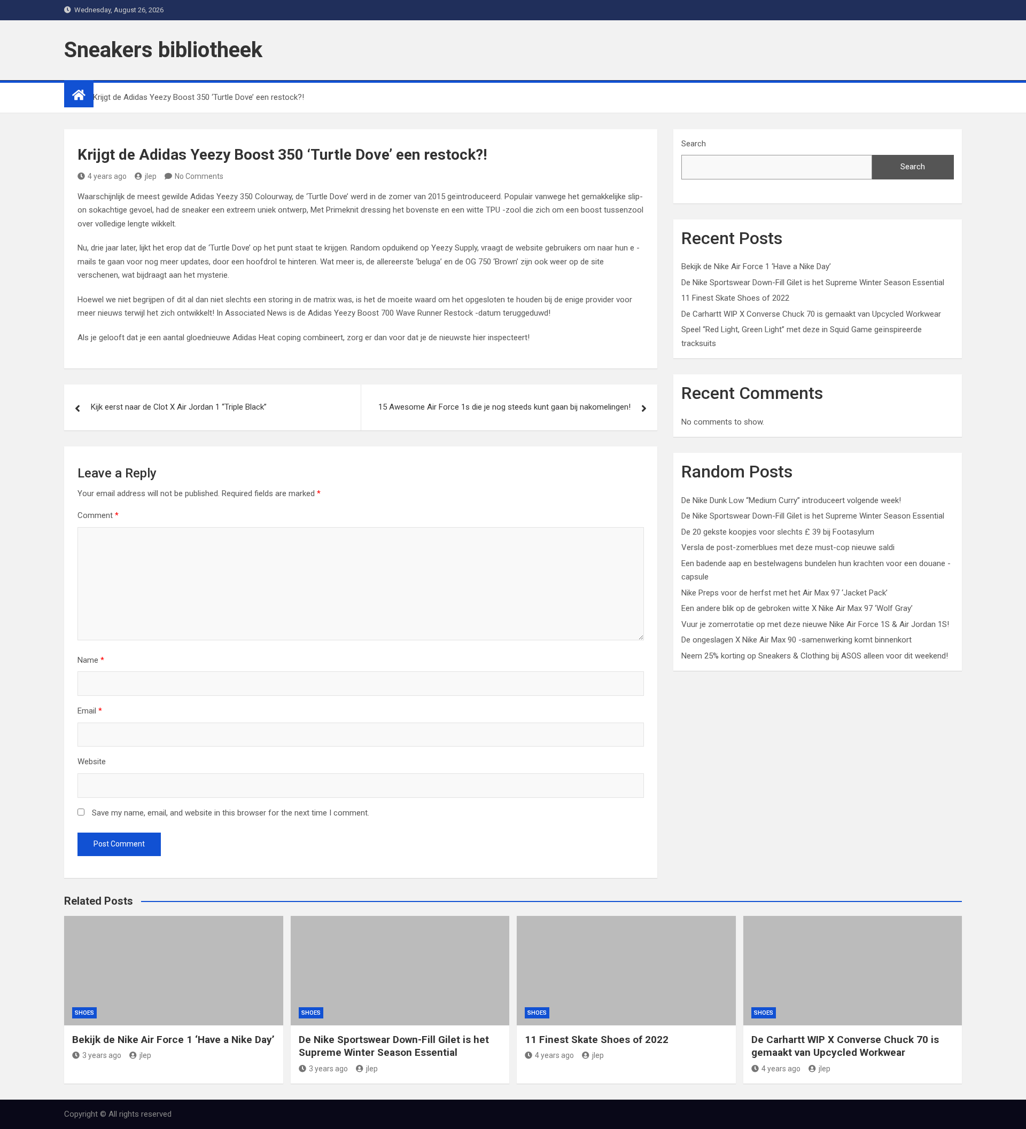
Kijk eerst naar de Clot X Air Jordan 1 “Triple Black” (179, 407)
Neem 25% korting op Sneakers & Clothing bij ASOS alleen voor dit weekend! (814, 656)
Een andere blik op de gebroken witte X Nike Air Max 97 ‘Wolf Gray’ (797, 608)
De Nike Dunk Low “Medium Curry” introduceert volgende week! (791, 500)
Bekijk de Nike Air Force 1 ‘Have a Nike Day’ (756, 266)
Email (89, 711)
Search (693, 143)
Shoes (84, 1012)
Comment (98, 515)
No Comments (199, 176)
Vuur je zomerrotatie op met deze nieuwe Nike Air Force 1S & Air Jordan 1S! (815, 624)
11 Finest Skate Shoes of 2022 (735, 298)
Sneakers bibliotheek (163, 49)
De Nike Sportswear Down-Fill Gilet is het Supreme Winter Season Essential (812, 282)
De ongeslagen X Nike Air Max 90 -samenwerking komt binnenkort (796, 640)
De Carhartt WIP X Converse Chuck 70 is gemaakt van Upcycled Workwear (811, 314)
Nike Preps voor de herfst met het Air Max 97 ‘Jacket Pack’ (784, 593)
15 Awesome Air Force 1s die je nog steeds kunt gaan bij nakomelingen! (504, 407)
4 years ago (107, 176)
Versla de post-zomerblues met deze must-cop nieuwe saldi (788, 547)
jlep (151, 176)
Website (91, 761)
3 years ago (101, 1055)
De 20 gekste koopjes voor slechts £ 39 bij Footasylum (777, 532)
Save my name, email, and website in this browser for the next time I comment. (230, 813)
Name (90, 660)
